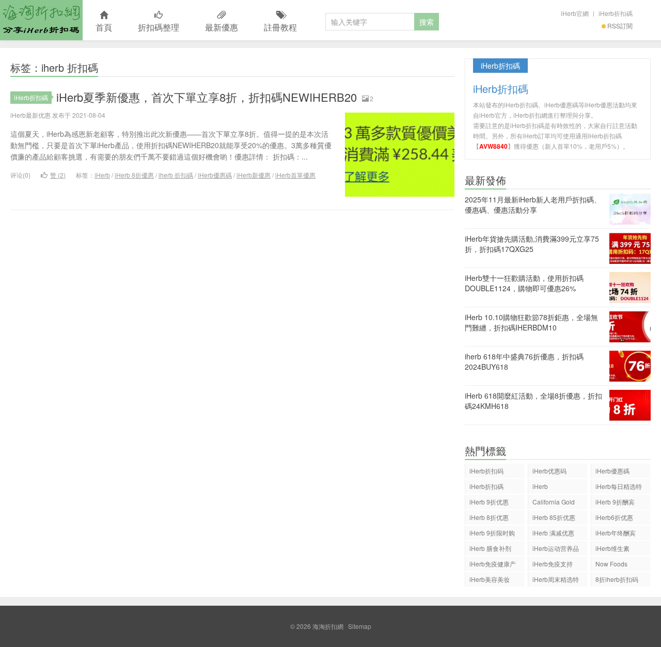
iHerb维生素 (612, 548)
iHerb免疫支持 (552, 563)
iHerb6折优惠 (614, 517)
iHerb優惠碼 (215, 174)
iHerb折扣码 (486, 470)
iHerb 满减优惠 (553, 532)
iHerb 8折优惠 (489, 517)
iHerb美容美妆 (489, 579)
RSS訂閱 (620, 25)
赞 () (58, 174)
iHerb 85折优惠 (553, 517)
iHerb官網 (575, 13)
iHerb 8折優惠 (134, 174)
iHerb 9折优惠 (489, 501)
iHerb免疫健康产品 (492, 565)
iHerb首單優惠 (295, 174)
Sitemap (359, 626)
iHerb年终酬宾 (615, 532)
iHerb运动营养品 (555, 548)
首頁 (104, 27)
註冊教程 (280, 27)
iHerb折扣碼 (616, 13)
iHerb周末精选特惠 (555, 581)
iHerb (102, 174)
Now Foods (611, 563)
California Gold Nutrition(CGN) (553, 503)
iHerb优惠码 (549, 470)
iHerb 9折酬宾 (615, 501)
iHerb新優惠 (254, 174)
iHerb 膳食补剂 (490, 548)
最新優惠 (221, 27)
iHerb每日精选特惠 (618, 488)
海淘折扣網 (41, 20)
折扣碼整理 (158, 27)
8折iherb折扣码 (616, 579)
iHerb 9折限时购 (492, 532)
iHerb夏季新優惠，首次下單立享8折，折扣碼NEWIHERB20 (206, 97)
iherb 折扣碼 (176, 174)
